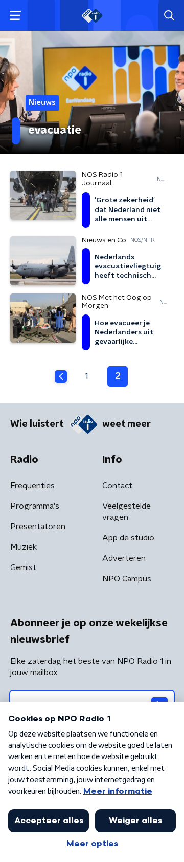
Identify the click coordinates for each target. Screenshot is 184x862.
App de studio (128, 538)
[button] (15, 15)
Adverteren (124, 558)
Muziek (23, 547)
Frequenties (32, 485)
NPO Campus (126, 579)
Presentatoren (37, 526)
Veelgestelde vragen (126, 511)
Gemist (23, 567)
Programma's (34, 506)
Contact (117, 485)
